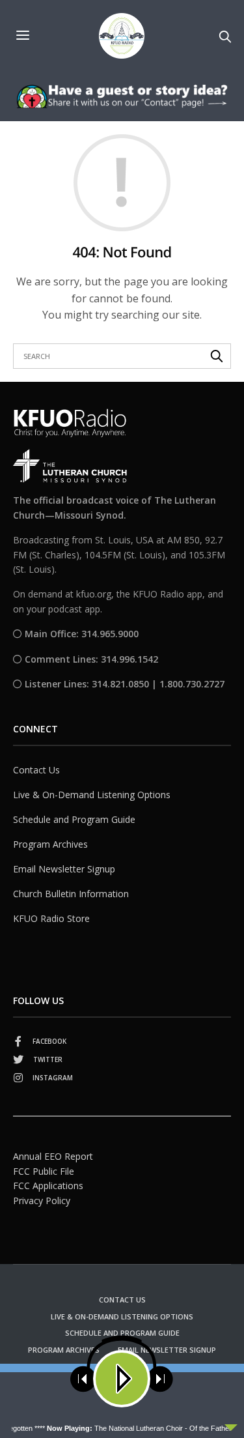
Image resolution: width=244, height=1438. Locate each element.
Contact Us (36, 770)
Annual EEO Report (53, 1156)
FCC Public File (43, 1171)
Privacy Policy (41, 1200)
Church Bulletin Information (71, 893)
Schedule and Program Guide (74, 819)
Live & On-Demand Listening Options (91, 794)
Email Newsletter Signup (64, 869)
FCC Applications (48, 1185)
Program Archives (50, 844)
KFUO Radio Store (51, 918)
